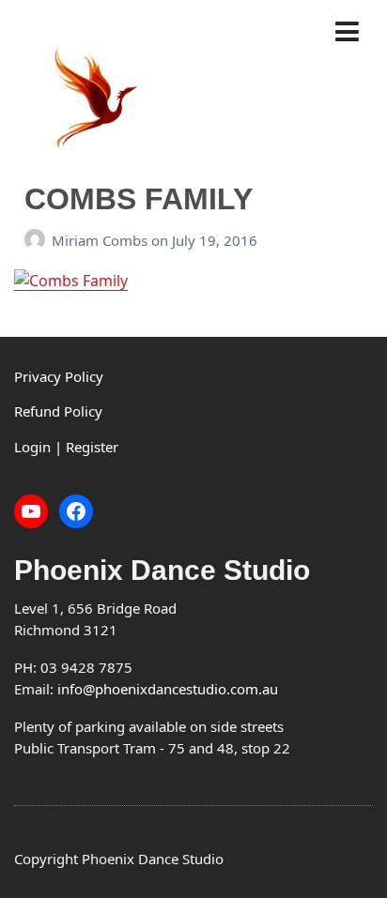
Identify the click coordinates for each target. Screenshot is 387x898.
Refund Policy (58, 411)
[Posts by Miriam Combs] (38, 240)
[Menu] (353, 32)
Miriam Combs (101, 240)
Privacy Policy (58, 376)
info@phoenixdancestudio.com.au (167, 688)
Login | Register (66, 446)
